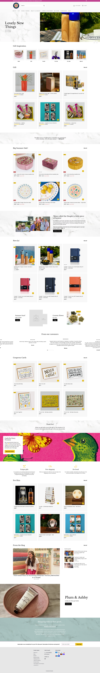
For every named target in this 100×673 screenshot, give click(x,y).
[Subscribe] (67, 346)
